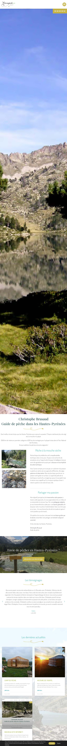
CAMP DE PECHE (10, 680)
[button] (64, 4)
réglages (7, 745)
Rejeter (59, 743)
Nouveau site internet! (13, 732)
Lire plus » (6, 690)
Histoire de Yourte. (45, 680)
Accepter (52, 743)
